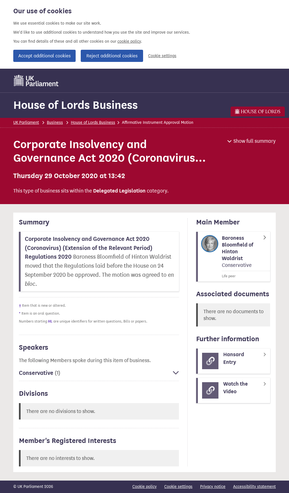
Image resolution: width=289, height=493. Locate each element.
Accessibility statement (254, 486)
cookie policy (129, 41)
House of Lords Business (75, 105)
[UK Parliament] (36, 80)
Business (55, 122)
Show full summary (254, 141)
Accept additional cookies (44, 56)
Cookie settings (162, 55)
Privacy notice (212, 486)
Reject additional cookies (111, 56)
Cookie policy (144, 486)
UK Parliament (26, 122)
